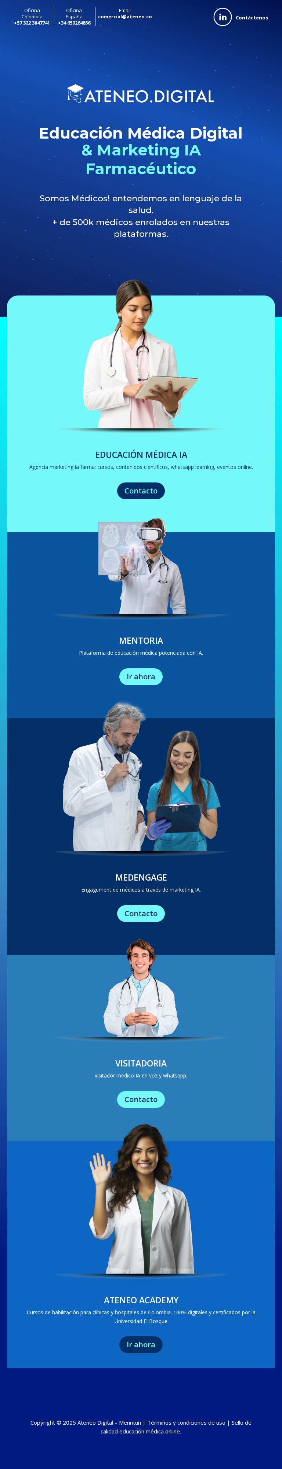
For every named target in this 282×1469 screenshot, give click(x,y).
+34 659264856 (74, 22)
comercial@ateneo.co (125, 16)
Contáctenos (252, 18)
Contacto (141, 491)
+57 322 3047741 (32, 22)
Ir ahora (141, 677)
